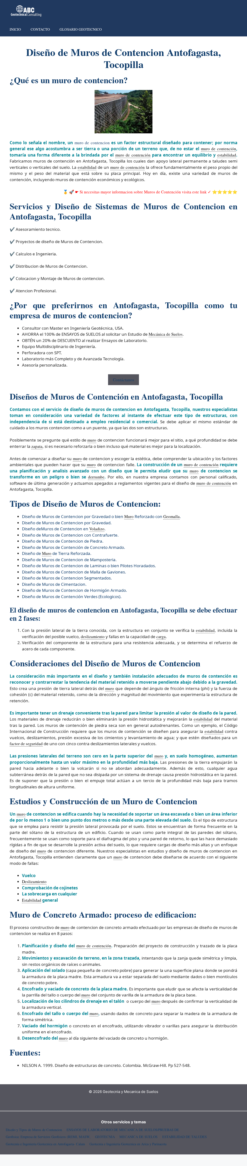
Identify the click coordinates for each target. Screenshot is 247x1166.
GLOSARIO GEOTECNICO (81, 29)
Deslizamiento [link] (34, 881)
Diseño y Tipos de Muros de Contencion (34, 1129)
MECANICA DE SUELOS (138, 1136)
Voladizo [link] (96, 529)
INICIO (15, 29)
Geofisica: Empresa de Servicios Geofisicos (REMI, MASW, (48, 1136)
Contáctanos (123, 379)
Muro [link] (129, 516)
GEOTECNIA (105, 1136)
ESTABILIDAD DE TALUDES (184, 1136)
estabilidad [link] (226, 155)
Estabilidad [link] (31, 900)
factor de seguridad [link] (26, 743)
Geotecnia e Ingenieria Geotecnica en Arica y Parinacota (127, 1144)
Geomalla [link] (171, 516)
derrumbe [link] (96, 477)
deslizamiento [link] (93, 636)
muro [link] (91, 440)
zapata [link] (36, 446)
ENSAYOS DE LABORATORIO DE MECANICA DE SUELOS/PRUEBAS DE (123, 1129)
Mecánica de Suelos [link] (166, 334)
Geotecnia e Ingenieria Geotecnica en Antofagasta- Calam (45, 1144)
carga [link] (161, 636)
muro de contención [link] (218, 148)
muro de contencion (92, 142)
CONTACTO (40, 29)
